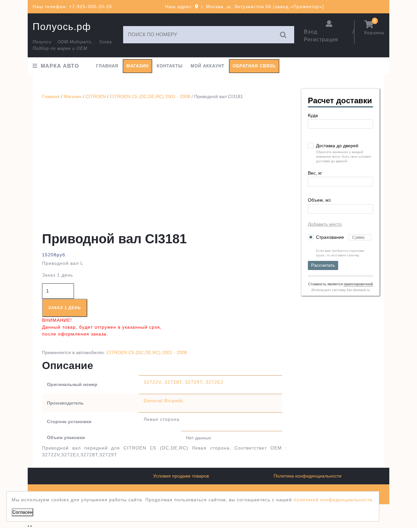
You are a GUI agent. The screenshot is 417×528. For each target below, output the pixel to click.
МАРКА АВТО (60, 66)
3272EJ (214, 382)
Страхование (330, 237)
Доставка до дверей (337, 145)
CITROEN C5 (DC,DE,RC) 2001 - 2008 (150, 96)
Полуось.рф (62, 26)
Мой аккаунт (207, 66)
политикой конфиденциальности (333, 499)
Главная (107, 66)
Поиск (283, 34)
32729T (193, 382)
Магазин (137, 66)
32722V (152, 382)
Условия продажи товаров (181, 475)
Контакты (170, 66)
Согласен (22, 512)
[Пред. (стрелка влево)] (28, 526)
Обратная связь (254, 66)
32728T (173, 382)
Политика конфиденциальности (307, 475)
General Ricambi (163, 400)
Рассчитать (323, 265)
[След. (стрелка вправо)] (31, 526)
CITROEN (95, 96)
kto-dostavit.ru (358, 290)
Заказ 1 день (64, 308)
